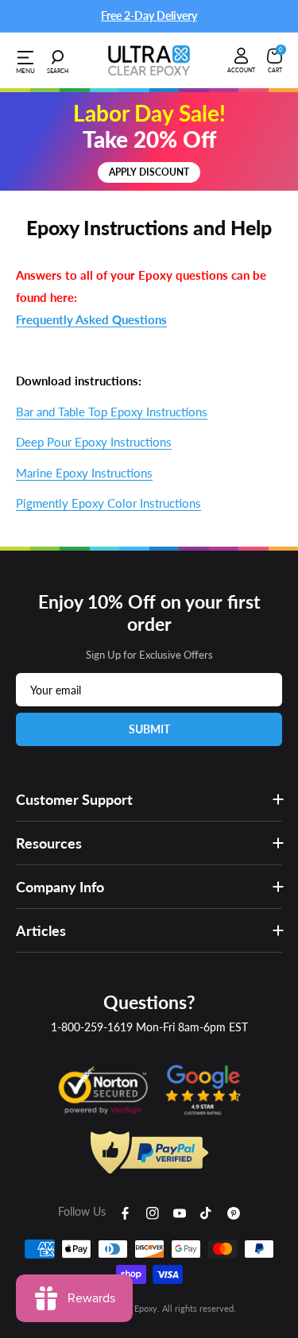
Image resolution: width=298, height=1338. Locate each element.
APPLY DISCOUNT (149, 172)
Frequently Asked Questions (91, 319)
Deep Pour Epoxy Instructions (94, 442)
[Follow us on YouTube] (179, 1211)
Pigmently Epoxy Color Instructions (108, 503)
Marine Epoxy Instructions (84, 473)
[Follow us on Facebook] (125, 1211)
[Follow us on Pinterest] (233, 1211)
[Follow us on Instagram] (152, 1211)
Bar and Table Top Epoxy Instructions (111, 411)
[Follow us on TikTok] (206, 1211)
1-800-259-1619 (92, 1027)
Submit (149, 729)
